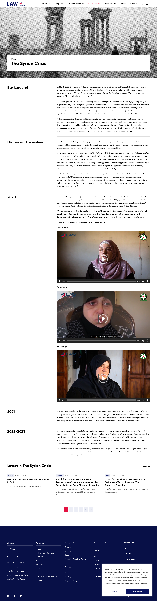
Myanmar (68, 547)
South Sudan (41, 572)
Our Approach (60, 4)
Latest (124, 4)
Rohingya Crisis (70, 543)
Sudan (67, 555)
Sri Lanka (39, 580)
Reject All (115, 591)
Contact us (128, 543)
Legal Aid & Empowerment (75, 581)
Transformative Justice (15, 571)
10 (86, 509)
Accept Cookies (137, 591)
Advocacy (69, 573)
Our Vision (11, 549)
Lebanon (39, 560)
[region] (127, 580)
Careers (133, 4)
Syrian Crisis (40, 564)
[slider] (101, 281)
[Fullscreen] (147, 281)
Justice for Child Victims (16, 579)
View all (146, 466)
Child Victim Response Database (45, 554)
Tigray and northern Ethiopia (46, 576)
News (96, 557)
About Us (46, 4)
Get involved (129, 559)
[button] (103, 259)
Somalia (39, 568)
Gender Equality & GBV (15, 563)
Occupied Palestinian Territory (76, 559)
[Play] (60, 281)
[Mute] (143, 281)
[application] (103, 257)
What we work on (76, 4)
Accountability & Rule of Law (18, 567)
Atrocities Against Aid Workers (18, 575)
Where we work (94, 4)
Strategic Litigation (72, 577)
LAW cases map (111, 4)
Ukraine (68, 551)
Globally (39, 549)
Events (96, 561)
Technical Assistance (102, 543)
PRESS (125, 548)
